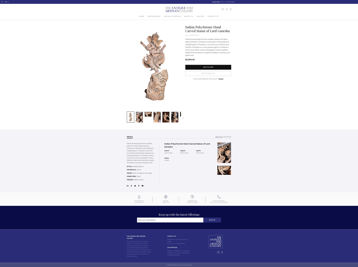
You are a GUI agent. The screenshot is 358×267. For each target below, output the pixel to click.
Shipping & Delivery (173, 255)
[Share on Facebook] (131, 186)
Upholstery (170, 253)
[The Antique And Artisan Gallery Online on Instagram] (218, 252)
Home (141, 16)
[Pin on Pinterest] (139, 186)
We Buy (169, 250)
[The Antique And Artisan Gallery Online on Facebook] (222, 252)
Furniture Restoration (182, 253)
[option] (223, 2)
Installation (177, 250)
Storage (185, 250)
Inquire (220, 79)
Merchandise (153, 16)
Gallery (201, 16)
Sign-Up (212, 220)
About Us (188, 16)
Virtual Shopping (172, 16)
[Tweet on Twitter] (135, 186)
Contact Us (213, 16)
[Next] (182, 117)
